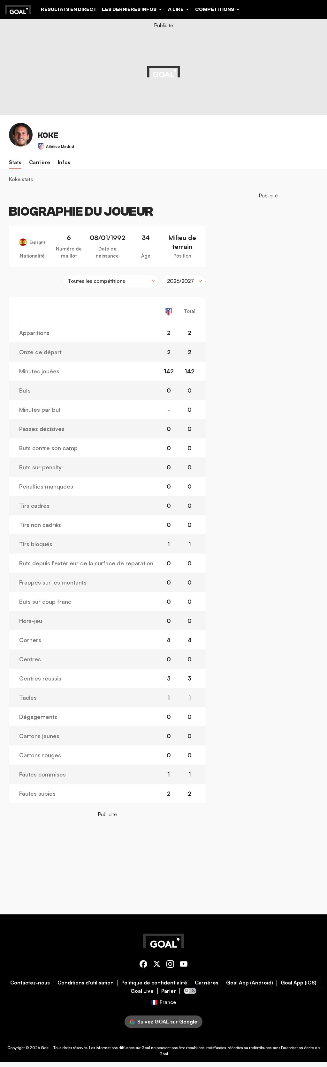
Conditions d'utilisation (85, 983)
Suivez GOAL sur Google (167, 1021)
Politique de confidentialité (154, 983)
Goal (45, 1047)
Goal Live (142, 991)
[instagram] (170, 965)
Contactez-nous (30, 983)
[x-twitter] (157, 965)
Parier (168, 991)
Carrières (206, 983)
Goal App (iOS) (298, 983)
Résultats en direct (69, 9)
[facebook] (143, 965)
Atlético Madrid (60, 146)
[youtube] (184, 965)
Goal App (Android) (249, 983)
